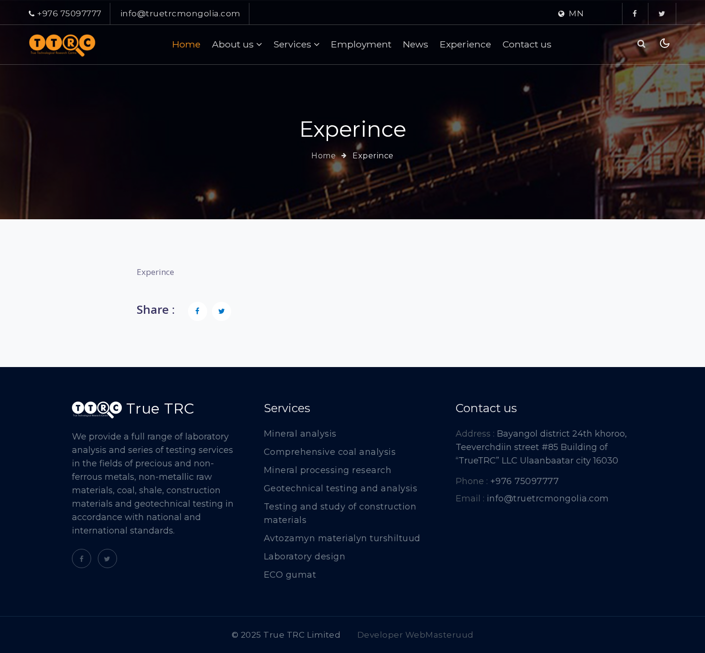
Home (186, 44)
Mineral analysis (300, 433)
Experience (465, 44)
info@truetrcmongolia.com (180, 13)
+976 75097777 (69, 13)
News (415, 44)
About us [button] (234, 44)
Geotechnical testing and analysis (341, 488)
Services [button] (293, 44)
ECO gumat (290, 575)
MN (576, 13)
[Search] (641, 44)
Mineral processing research (328, 470)
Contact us (527, 44)
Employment (361, 44)
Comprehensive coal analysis (330, 452)
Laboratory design (305, 556)
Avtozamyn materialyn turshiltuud (342, 538)
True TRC (158, 409)
